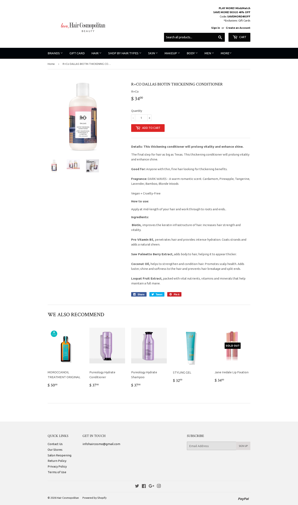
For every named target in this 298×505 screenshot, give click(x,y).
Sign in (215, 27)
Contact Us (55, 444)
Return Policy (57, 460)
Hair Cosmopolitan (68, 497)
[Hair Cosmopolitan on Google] (151, 486)
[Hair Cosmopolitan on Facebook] (144, 486)
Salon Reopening (59, 455)
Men (208, 53)
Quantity (136, 110)
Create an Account (238, 27)
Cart (242, 37)
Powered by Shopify (94, 497)
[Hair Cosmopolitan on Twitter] (137, 486)
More (225, 53)
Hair (95, 53)
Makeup (171, 53)
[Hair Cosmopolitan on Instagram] (159, 486)
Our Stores (55, 449)
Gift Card (77, 53)
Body (191, 53)
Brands (54, 53)
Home (51, 63)
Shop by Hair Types (123, 53)
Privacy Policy (57, 466)
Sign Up (243, 446)
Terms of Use (57, 472)
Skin (151, 53)
